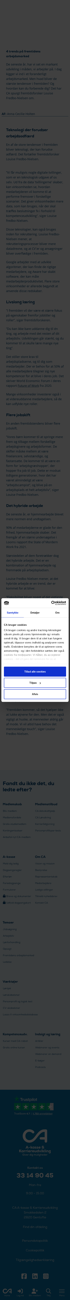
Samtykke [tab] (13, 612)
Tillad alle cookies (35, 671)
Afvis (35, 693)
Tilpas (33, 682)
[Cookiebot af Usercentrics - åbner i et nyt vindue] (51, 603)
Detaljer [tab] (35, 612)
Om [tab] (57, 612)
